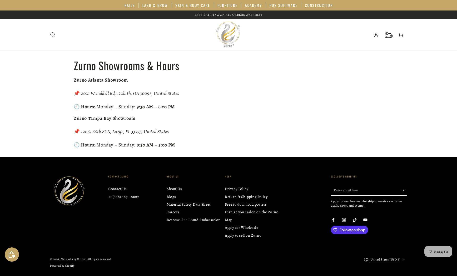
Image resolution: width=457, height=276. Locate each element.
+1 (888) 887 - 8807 (123, 196)
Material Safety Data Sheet (189, 204)
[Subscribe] (404, 190)
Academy (253, 5)
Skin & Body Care (192, 5)
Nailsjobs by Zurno (73, 259)
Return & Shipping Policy (246, 196)
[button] (52, 35)
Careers (173, 212)
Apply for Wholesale (241, 227)
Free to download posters (246, 204)
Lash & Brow (155, 5)
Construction (319, 5)
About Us (174, 189)
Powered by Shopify (62, 266)
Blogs (171, 196)
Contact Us (117, 189)
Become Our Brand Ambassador (193, 220)
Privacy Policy (236, 189)
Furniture (228, 5)
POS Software (283, 5)
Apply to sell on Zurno (243, 235)
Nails (129, 5)
